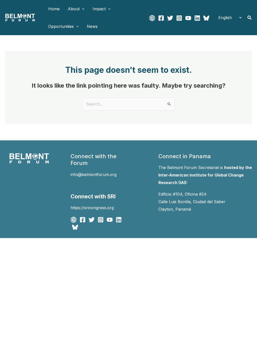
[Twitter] (170, 18)
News (92, 26)
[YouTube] (188, 18)
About (74, 8)
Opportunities (61, 26)
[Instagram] (179, 18)
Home (54, 8)
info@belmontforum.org (93, 174)
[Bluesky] (206, 18)
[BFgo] (152, 18)
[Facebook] (161, 18)
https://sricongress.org (92, 207)
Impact (99, 8)
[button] (82, 9)
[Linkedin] (197, 18)
